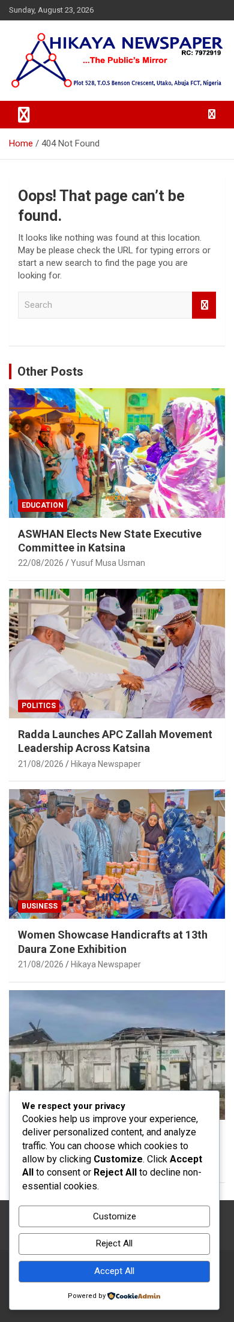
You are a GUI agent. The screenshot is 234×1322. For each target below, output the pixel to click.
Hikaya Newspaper (106, 764)
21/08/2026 (41, 764)
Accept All (114, 1271)
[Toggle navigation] (24, 114)
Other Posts (50, 371)
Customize (114, 1216)
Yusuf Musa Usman (108, 563)
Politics (39, 706)
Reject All (114, 1243)
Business (40, 906)
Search (204, 305)
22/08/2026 (41, 563)
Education (43, 505)
